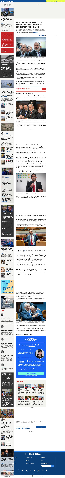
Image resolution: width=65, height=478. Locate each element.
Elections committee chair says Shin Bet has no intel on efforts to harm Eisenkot (7, 228)
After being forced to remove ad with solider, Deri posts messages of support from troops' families (7, 35)
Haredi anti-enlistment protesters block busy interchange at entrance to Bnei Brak (7, 40)
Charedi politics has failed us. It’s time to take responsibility (7, 319)
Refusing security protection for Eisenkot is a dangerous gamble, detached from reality (7, 182)
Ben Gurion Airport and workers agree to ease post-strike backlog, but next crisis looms (9, 437)
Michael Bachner (4, 201)
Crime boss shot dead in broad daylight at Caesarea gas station (9, 269)
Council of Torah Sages (24, 422)
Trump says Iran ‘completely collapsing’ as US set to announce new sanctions (6, 20)
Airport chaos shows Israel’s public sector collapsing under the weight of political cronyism (41, 391)
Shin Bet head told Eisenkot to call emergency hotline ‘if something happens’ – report (7, 216)
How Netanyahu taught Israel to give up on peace (7, 356)
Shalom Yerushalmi (7, 177)
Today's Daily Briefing (7, 282)
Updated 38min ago (6, 16)
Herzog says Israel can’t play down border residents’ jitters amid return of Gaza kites (7, 378)
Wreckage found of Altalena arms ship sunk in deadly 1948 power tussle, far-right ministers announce (7, 67)
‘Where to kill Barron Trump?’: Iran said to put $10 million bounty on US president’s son (7, 460)
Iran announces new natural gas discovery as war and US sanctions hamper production (10, 112)
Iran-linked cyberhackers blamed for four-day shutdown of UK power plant (10, 118)
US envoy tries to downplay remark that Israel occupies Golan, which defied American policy (10, 155)
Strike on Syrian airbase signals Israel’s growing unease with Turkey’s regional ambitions (7, 137)
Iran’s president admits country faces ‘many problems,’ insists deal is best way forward (27, 391)
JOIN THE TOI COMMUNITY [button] (41, 427)
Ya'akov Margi (18, 422)
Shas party (24, 421)
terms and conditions (29, 457)
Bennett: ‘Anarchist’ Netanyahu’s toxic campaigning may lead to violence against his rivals (21, 403)
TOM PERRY (7, 164)
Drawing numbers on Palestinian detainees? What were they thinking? (7, 369)
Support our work (31, 373)
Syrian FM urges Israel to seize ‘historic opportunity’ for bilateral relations (9, 162)
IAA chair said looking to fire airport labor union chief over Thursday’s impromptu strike (9, 444)
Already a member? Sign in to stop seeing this (31, 375)
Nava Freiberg (8, 151)
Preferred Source (35, 32)
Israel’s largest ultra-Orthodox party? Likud (6, 344)
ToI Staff (2, 23)
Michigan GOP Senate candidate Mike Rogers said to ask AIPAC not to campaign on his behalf (27, 403)
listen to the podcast (8, 292)
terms (43, 90)
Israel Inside (21, 421)
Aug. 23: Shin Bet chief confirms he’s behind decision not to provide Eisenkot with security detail (7, 233)
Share (42, 35)
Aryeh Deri (28, 421)
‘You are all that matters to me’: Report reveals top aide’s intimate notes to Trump (34, 391)
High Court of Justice (33, 421)
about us (27, 460)
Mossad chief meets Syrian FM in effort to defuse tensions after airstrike (9, 149)
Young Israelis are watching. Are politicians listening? (7, 331)
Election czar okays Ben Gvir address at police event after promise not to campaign (7, 250)
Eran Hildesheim (6, 420)
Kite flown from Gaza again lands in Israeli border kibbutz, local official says (7, 45)
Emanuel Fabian (4, 382)
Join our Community (51, 1)
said (25, 250)
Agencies (2, 96)
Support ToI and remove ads (60, 1)
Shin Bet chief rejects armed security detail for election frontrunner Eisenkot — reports (7, 194)
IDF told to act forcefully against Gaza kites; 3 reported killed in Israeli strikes (41, 403)
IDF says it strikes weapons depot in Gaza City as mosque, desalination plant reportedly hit (7, 50)
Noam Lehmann (9, 271)
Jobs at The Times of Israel (30, 463)
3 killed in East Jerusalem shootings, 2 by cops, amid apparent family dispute (10, 275)
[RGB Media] (33, 476)
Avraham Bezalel (30, 422)
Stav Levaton (6, 133)
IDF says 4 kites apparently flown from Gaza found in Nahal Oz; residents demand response (34, 403)
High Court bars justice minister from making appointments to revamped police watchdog (9, 262)
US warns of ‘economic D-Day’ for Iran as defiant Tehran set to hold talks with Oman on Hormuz (7, 93)
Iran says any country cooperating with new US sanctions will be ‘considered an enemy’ (21, 391)
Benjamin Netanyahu (40, 421)
